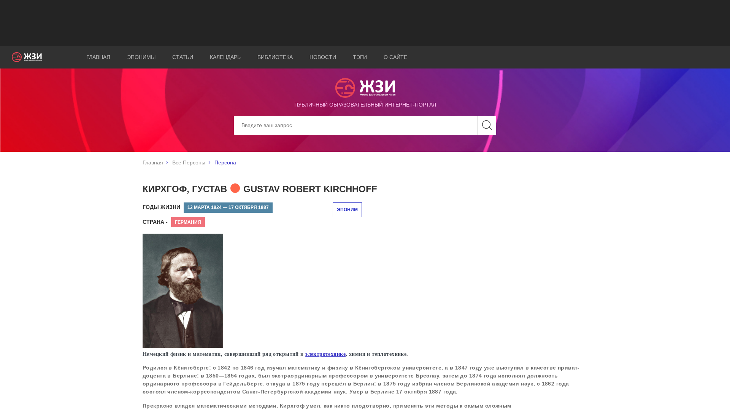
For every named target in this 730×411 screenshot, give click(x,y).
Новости (322, 57)
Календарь (225, 57)
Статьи (182, 57)
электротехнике (325, 354)
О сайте (395, 57)
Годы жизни (161, 207)
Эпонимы (141, 57)
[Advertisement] (365, 23)
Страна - (155, 222)
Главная (98, 57)
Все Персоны (188, 162)
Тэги (360, 57)
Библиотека (275, 57)
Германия (188, 222)
